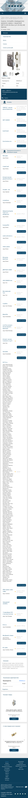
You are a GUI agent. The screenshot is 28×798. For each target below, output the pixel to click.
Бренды (7, 763)
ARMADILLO (22, 680)
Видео (7, 776)
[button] (25, 53)
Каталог (7, 17)
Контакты (7, 780)
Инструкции (7, 768)
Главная (3, 17)
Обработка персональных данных (21, 767)
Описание (5, 32)
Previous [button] (3, 740)
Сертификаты (7, 769)
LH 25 (6, 18)
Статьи (7, 775)
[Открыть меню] (25, 13)
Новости (7, 773)
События (7, 771)
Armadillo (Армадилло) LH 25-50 (16, 18)
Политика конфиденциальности (21, 764)
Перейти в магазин (21, 114)
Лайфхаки (7, 778)
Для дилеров (21, 761)
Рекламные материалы (7, 766)
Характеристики (7, 36)
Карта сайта (21, 769)
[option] (5, 73)
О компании (7, 764)
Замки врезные (13, 17)
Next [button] (24, 740)
